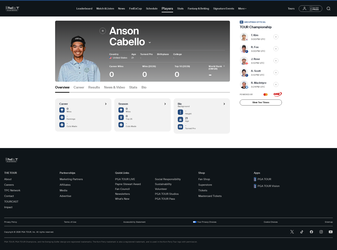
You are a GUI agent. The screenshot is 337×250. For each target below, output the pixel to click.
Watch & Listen (105, 8)
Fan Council (122, 189)
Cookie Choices (271, 222)
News (121, 8)
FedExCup (135, 8)
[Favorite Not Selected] (275, 36)
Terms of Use (70, 222)
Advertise (65, 196)
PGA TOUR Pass (165, 199)
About (8, 179)
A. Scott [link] (256, 71)
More (243, 9)
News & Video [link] (114, 87)
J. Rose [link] (255, 59)
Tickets (202, 190)
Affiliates (65, 185)
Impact (8, 207)
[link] (261, 25)
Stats (180, 8)
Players (167, 8)
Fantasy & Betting (198, 8)
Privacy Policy (10, 222)
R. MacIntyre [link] (258, 83)
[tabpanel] (142, 113)
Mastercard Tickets (210, 196)
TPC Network (12, 190)
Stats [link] (133, 87)
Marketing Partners (71, 179)
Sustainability (163, 184)
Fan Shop (204, 179)
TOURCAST (11, 201)
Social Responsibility (168, 179)
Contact (9, 196)
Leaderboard (84, 8)
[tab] (62, 89)
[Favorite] (103, 31)
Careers (9, 185)
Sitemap (329, 222)
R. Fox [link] (255, 47)
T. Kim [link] (254, 35)
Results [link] (94, 87)
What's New (122, 199)
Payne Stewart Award (128, 184)
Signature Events (223, 8)
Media (63, 190)
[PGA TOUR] (12, 8)
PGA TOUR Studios (167, 194)
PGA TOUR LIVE (125, 179)
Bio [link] (143, 87)
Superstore (205, 185)
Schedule (152, 8)
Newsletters (122, 194)
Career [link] (79, 87)
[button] (150, 42)
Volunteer (161, 189)
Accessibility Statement (134, 222)
